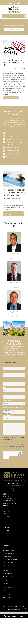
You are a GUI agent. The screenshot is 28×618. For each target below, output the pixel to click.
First (4, 371)
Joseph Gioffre (6, 538)
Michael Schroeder (7, 542)
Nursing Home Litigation (9, 580)
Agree (5, 442)
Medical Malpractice (8, 576)
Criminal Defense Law (8, 556)
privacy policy (16, 439)
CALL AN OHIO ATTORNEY (14, 616)
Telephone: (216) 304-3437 (9, 503)
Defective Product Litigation (10, 559)
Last (4, 377)
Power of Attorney (7, 587)
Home (4, 513)
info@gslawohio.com (17, 3)
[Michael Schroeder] (14, 262)
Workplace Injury (7, 594)
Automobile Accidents (8, 553)
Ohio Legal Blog (7, 527)
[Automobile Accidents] (14, 410)
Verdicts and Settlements (16, 122)
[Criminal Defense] (14, 413)
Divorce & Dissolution (8, 562)
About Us (5, 524)
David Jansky (14, 311)
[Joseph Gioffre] (14, 233)
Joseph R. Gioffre (14, 253)
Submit (6, 457)
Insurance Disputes (7, 573)
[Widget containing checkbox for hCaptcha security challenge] (12, 453)
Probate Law (6, 591)
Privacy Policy (17, 609)
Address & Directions (8, 531)
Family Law (6, 570)
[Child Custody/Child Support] (14, 412)
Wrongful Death (7, 597)
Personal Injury (6, 583)
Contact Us (5, 520)
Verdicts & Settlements (8, 516)
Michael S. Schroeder (14, 282)
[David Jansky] (14, 290)
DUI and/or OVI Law (8, 565)
